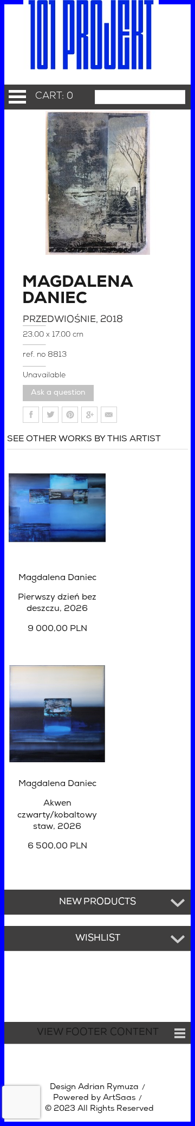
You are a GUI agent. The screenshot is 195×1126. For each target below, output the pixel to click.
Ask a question (58, 393)
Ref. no (35, 355)
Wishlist (97, 938)
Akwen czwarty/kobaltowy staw (57, 815)
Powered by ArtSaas (94, 1098)
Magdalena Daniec (52, 291)
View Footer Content (98, 1033)
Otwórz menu (17, 97)
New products (97, 902)
